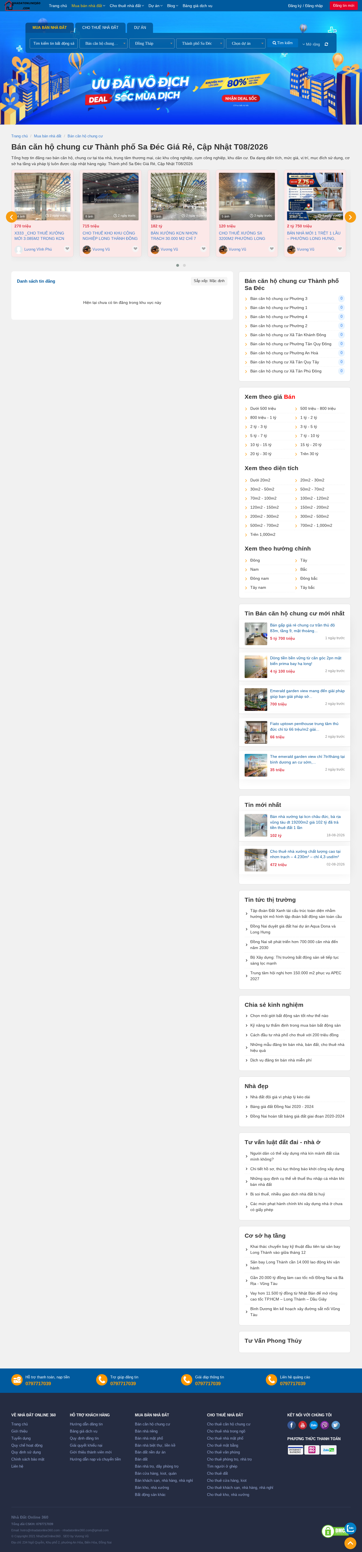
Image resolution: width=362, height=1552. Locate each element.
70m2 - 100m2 (263, 498)
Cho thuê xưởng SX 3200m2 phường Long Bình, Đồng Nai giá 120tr (245, 236)
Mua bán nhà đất (87, 5)
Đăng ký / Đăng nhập (305, 6)
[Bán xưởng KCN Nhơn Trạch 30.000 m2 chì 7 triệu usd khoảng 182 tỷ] (179, 196)
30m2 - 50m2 (262, 489)
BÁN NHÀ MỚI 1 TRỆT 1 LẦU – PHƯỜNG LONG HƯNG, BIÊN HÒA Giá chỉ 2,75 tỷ (314, 236)
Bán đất (141, 1459)
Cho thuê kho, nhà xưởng (228, 1495)
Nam (254, 569)
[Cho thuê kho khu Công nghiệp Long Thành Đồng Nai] (111, 196)
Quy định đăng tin (84, 1438)
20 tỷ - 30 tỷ (261, 453)
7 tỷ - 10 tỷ (309, 435)
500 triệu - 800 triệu (318, 408)
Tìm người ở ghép (222, 1466)
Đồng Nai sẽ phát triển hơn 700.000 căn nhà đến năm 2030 (294, 944)
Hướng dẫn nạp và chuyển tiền (95, 1459)
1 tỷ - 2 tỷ (308, 417)
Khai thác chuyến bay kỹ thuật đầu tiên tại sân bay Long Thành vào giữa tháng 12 (295, 1249)
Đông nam (259, 578)
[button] (177, 265)
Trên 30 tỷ (309, 453)
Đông (255, 560)
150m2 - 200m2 (314, 507)
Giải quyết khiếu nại (86, 1445)
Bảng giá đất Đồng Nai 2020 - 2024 (282, 1106)
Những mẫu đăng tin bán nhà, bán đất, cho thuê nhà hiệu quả (297, 1047)
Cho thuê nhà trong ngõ (226, 1431)
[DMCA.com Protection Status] (335, 1531)
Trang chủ (58, 5)
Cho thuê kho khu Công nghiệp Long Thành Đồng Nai (110, 236)
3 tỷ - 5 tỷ (308, 426)
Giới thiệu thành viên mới (91, 1452)
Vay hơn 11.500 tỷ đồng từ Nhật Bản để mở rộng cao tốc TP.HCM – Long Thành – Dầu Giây (293, 1296)
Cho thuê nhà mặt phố (225, 1438)
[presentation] (11, 217)
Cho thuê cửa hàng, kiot (227, 1481)
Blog (171, 5)
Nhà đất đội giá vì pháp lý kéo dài (280, 1097)
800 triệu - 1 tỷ (263, 417)
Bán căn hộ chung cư (152, 1424)
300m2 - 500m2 (314, 516)
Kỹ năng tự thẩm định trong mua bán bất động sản (295, 1025)
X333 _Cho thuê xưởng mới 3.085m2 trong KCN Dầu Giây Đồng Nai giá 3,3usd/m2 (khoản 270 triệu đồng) (39, 236)
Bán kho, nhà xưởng (152, 1488)
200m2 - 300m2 (264, 516)
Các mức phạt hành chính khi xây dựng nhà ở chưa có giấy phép (296, 1206)
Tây (303, 560)
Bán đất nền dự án (150, 1452)
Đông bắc (309, 578)
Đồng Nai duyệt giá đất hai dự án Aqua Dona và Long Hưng (293, 929)
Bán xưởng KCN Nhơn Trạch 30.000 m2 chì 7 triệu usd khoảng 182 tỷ (177, 236)
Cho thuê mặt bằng (222, 1445)
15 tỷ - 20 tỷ (311, 444)
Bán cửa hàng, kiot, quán (155, 1474)
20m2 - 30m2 (312, 480)
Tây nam (258, 587)
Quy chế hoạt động (26, 1445)
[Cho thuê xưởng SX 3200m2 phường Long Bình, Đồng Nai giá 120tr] (247, 196)
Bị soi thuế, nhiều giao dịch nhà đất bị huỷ (287, 1194)
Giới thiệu (19, 1431)
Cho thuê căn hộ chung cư (229, 1424)
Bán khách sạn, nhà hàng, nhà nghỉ (164, 1481)
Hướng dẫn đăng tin (86, 1424)
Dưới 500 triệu (263, 408)
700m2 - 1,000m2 (316, 525)
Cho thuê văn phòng (223, 1452)
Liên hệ (17, 1466)
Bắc (303, 569)
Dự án (154, 5)
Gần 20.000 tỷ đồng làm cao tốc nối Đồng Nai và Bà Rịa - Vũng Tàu (296, 1280)
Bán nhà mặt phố (149, 1438)
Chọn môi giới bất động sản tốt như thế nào (289, 1015)
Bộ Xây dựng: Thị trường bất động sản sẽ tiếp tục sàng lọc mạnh (294, 960)
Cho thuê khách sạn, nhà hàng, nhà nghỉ (240, 1488)
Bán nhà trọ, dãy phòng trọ (156, 1466)
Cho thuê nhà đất (125, 5)
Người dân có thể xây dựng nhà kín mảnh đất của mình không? (294, 1156)
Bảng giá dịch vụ (197, 5)
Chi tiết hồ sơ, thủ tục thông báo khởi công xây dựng (297, 1169)
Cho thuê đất (217, 1474)
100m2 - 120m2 (314, 498)
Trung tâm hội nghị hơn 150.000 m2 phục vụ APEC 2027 (295, 976)
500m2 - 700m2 (264, 525)
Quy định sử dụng (26, 1452)
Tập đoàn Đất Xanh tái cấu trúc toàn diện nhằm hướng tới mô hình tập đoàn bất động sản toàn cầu (296, 913)
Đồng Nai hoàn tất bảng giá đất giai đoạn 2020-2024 (297, 1116)
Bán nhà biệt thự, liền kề (155, 1445)
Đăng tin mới (343, 5)
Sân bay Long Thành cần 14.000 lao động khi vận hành (295, 1265)
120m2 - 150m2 (264, 507)
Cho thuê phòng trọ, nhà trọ (229, 1459)
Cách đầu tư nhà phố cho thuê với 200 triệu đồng (294, 1035)
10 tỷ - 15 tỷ (261, 444)
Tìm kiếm (284, 43)
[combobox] (103, 43)
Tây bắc (307, 587)
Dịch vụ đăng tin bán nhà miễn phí (281, 1060)
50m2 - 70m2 (312, 489)
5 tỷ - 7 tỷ (258, 435)
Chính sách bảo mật (27, 1459)
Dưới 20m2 (260, 480)
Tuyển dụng (21, 1438)
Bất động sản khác (150, 1495)
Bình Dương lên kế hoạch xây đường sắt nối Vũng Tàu (295, 1311)
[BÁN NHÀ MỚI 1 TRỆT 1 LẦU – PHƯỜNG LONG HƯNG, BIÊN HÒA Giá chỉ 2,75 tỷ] (315, 196)
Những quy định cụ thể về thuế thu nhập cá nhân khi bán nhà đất (297, 1181)
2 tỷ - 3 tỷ (258, 426)
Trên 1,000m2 (262, 534)
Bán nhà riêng (146, 1431)
